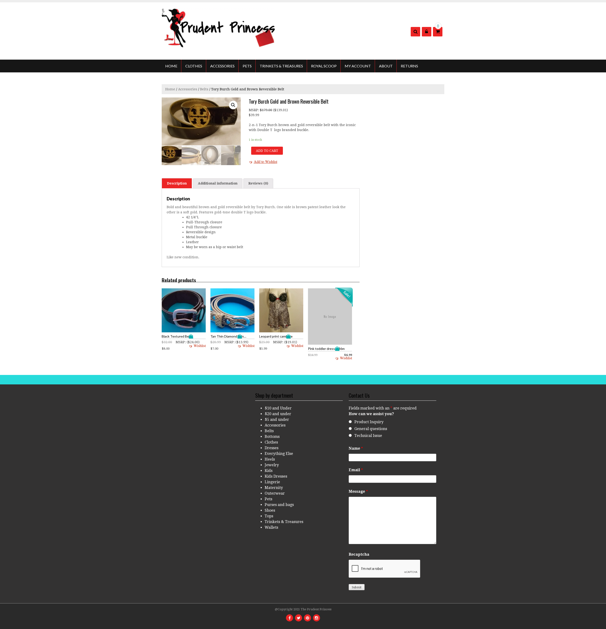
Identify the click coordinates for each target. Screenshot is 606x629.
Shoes (270, 510)
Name (356, 448)
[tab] (177, 183)
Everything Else (279, 453)
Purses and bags (279, 504)
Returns (409, 66)
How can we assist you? (371, 414)
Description (177, 183)
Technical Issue (368, 435)
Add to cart (267, 151)
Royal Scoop (324, 66)
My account (358, 66)
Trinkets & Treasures (281, 66)
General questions (370, 429)
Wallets (271, 527)
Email (356, 470)
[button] (263, 161)
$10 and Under (278, 408)
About (386, 66)
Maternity (274, 487)
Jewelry (272, 465)
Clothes (193, 66)
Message (358, 491)
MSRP (253, 110)
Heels (270, 459)
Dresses (271, 448)
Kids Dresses (276, 476)
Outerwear (275, 493)
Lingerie (272, 482)
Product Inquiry (368, 422)
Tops (269, 516)
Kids (268, 470)
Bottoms (272, 436)
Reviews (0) (258, 183)
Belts (204, 89)
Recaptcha (359, 554)
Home (171, 66)
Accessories (222, 66)
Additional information (217, 183)
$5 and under (277, 419)
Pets (247, 66)
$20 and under (278, 414)
